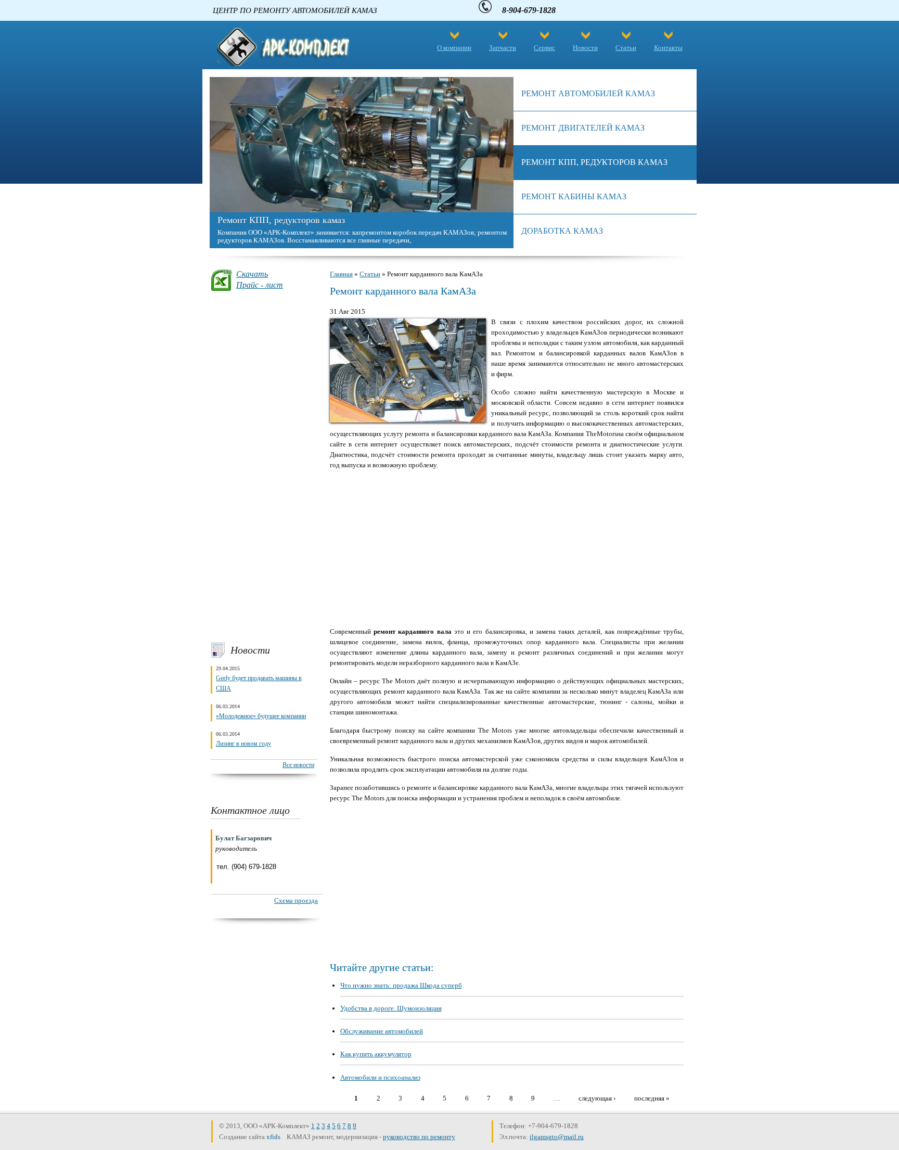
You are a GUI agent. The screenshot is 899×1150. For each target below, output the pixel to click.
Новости (585, 48)
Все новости (298, 765)
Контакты (668, 48)
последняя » (652, 1098)
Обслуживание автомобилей (381, 1031)
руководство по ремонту (419, 1137)
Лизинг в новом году (243, 743)
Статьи (625, 48)
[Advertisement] (264, 466)
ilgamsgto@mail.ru (557, 1137)
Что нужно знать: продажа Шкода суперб (401, 985)
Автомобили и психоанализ (380, 1077)
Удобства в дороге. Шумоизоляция (391, 1008)
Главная (341, 274)
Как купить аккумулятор (376, 1054)
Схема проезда (296, 900)
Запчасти (502, 48)
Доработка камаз (562, 230)
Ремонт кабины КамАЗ (573, 196)
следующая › (597, 1098)
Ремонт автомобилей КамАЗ (588, 93)
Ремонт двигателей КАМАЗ (583, 127)
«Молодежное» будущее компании (261, 716)
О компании (454, 48)
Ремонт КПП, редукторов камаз (281, 220)
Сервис (544, 48)
